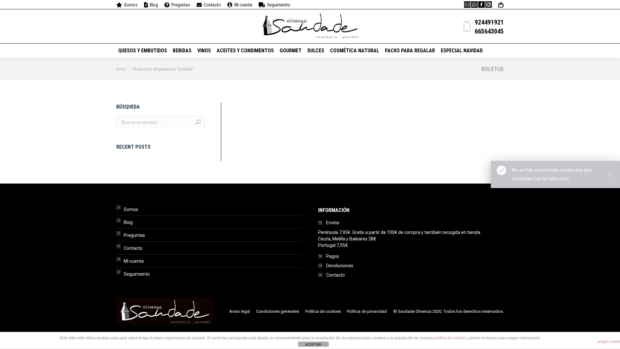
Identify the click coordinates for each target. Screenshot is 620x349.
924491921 (489, 22)
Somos (131, 209)
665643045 (489, 31)
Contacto (133, 248)
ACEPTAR (313, 344)
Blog (128, 222)
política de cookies (450, 338)
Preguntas (134, 235)
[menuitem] (127, 5)
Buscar (198, 122)
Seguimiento (137, 274)
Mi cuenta (134, 261)
